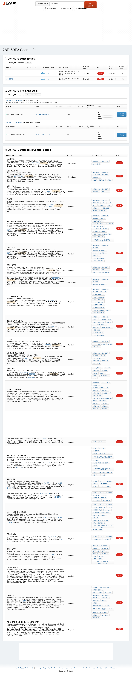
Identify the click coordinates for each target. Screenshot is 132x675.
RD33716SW (97, 385)
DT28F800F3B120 (98, 307)
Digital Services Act (90, 668)
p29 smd (106, 539)
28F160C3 (105, 615)
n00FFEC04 (104, 546)
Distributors (82, 8)
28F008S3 (105, 390)
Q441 (109, 203)
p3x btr (95, 518)
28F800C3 (96, 615)
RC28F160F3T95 (98, 236)
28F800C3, (96, 595)
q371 (94, 344)
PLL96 (95, 465)
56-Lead (105, 175)
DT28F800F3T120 (98, 305)
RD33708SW (106, 382)
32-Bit (60, 483)
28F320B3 (108, 592)
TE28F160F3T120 (98, 226)
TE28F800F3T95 (106, 327)
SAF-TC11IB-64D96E (99, 515)
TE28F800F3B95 (105, 319)
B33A (94, 556)
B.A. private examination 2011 (103, 526)
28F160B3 (96, 390)
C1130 (102, 486)
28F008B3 (102, 401)
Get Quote (122, 114)
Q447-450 (102, 210)
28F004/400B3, (105, 587)
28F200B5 (96, 617)
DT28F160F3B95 (98, 261)
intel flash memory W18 (102, 234)
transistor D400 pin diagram (102, 469)
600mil (95, 373)
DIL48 (94, 378)
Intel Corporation (14, 100)
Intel (47, 73)
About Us (113, 668)
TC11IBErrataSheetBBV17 (101, 512)
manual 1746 (97, 530)
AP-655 (102, 218)
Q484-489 (101, 205)
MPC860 (52, 555)
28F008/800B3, (98, 590)
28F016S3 (96, 406)
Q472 (94, 205)
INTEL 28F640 (97, 395)
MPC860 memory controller (103, 562)
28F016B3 (105, 403)
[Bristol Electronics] (8, 114)
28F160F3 (105, 161)
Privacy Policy (41, 668)
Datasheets (51, 8)
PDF (100, 73)
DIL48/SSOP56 (24, 372)
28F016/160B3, (97, 592)
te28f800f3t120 (98, 180)
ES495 (109, 344)
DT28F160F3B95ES (43, 135)
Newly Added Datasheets (24, 668)
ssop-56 (95, 376)
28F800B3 (105, 408)
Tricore (95, 484)
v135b (104, 495)
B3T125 (108, 180)
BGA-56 (109, 322)
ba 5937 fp (96, 164)
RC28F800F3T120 (98, 313)
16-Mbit (95, 218)
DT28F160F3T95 (98, 299)
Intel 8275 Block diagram (102, 398)
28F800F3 (18, 176)
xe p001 (95, 460)
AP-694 (100, 556)
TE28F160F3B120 (98, 223)
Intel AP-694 (97, 559)
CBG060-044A (106, 393)
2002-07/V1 (106, 500)
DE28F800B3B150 (98, 358)
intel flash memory (100, 612)
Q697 (103, 203)
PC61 (103, 475)
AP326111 (96, 498)
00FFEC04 (96, 548)
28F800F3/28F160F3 (99, 250)
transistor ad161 (99, 453)
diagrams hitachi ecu (100, 520)
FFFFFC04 (105, 551)
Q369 (109, 205)
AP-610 (23, 601)
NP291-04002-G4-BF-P (100, 388)
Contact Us (104, 668)
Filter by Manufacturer (16, 63)
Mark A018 (96, 363)
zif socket (105, 376)
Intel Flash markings (101, 272)
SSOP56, (31, 377)
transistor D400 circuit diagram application (103, 457)
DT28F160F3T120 (42, 114)
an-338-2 (96, 451)
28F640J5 (96, 382)
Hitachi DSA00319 (99, 523)
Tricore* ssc (105, 484)
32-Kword (96, 175)
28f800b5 (96, 603)
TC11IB (44, 439)
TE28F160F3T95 (98, 221)
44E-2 (108, 486)
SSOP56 (32, 374)
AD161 (110, 453)
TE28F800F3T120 (98, 322)
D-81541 (102, 441)
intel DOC (105, 191)
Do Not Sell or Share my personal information (64, 668)
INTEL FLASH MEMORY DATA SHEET (102, 609)
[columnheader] (15, 67)
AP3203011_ (96, 500)
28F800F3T (96, 177)
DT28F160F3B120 (98, 297)
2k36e (95, 401)
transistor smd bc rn (101, 463)
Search (90, 6)
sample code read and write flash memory (102, 240)
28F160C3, (105, 595)
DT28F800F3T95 (98, 258)
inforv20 (96, 495)
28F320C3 (96, 598)
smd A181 (96, 475)
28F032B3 (105, 406)
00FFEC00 (105, 548)
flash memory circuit (101, 605)
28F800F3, (36, 163)
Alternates (67, 8)
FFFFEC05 (96, 551)
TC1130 (46, 483)
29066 (108, 310)
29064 (95, 210)
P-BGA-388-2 (97, 539)
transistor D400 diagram (102, 472)
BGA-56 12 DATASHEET (100, 229)
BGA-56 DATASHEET (99, 231)
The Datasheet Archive (9, 3)
